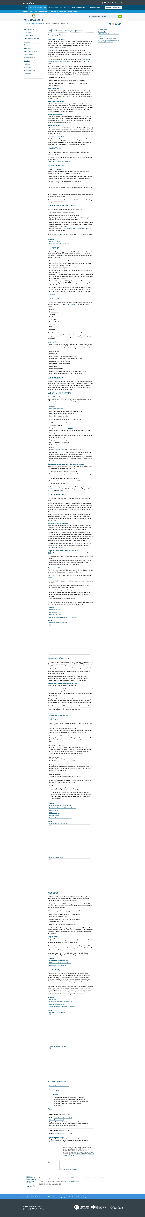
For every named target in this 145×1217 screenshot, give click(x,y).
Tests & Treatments (43, 11)
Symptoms (27, 45)
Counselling (27, 67)
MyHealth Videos (53, 7)
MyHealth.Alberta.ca (33, 17)
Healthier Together (95, 7)
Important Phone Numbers (50, 1197)
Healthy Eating (53, 810)
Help (84, 1197)
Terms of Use (80, 1154)
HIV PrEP (100, 36)
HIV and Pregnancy (55, 241)
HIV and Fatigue (54, 813)
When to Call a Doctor (30, 51)
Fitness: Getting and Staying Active (60, 805)
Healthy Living (33, 11)
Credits (26, 77)
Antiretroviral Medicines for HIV (59, 715)
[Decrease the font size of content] (116, 24)
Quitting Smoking (54, 815)
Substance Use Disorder (57, 1004)
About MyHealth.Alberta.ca (79, 7)
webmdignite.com (74, 1181)
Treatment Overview (30, 57)
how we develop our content (61, 1178)
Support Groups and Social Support (60, 818)
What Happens (28, 48)
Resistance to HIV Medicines (58, 965)
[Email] (110, 24)
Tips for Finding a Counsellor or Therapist (62, 1006)
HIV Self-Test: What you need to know (108, 34)
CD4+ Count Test (54, 609)
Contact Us (79, 1197)
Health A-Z (25, 11)
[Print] (113, 24)
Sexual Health (102, 32)
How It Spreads (28, 35)
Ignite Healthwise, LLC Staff (63, 1134)
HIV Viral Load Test (55, 614)
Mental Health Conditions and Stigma (60, 1001)
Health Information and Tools (37, 7)
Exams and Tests (29, 54)
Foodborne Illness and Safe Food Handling (62, 808)
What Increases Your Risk (31, 38)
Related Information (29, 70)
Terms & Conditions (28, 1210)
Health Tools (27, 32)
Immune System (102, 29)
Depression (52, 999)
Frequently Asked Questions (67, 1197)
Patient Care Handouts (73, 11)
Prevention (27, 42)
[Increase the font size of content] (119, 24)
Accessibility (38, 1210)
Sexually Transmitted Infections (59, 244)
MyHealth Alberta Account (113, 7)
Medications (53, 11)
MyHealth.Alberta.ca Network (112, 3)
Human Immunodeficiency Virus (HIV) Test (62, 617)
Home (25, 7)
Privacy (45, 1210)
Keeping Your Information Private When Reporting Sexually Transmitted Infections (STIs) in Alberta (108, 40)
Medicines (27, 64)
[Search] (120, 16)
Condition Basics (29, 29)
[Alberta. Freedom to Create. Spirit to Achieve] (114, 1208)
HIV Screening (53, 612)
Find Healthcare (64, 7)
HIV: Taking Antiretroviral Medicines (60, 161)
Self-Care (26, 61)
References (27, 73)
